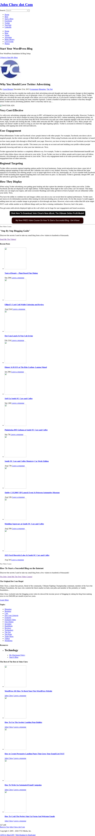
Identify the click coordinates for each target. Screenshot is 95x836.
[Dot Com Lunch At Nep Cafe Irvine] (15, 331)
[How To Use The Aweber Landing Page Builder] (15, 718)
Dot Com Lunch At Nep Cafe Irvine (19, 336)
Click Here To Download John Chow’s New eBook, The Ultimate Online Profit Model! (47, 213)
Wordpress (8, 641)
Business (8, 611)
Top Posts (8, 634)
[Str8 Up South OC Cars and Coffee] (15, 394)
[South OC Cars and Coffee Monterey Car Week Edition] (15, 457)
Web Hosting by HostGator (26, 835)
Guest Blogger (8, 89)
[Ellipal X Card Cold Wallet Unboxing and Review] (15, 300)
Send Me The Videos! (8, 239)
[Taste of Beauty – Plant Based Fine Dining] (15, 269)
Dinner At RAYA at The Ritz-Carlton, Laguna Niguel (26, 367)
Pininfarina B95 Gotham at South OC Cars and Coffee (26, 430)
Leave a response (18, 278)
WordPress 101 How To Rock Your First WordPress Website (28, 691)
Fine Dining (9, 622)
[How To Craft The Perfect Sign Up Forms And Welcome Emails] (15, 812)
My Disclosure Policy (17, 655)
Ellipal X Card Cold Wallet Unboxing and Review (24, 305)
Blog (6, 17)
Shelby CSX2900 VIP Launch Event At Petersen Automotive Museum (32, 493)
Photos (7, 44)
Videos (7, 638)
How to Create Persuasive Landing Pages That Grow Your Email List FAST (34, 754)
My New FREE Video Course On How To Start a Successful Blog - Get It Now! (47, 220)
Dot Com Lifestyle (11, 615)
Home (7, 15)
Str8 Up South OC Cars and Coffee (19, 399)
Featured (8, 618)
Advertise (8, 37)
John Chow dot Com (16, 4)
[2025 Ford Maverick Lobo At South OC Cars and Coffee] (15, 551)
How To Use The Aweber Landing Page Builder (23, 722)
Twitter (7, 23)
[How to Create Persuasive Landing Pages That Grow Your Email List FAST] (15, 749)
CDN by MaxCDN (7, 835)
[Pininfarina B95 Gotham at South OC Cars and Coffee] (15, 425)
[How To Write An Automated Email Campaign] (15, 780)
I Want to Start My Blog (9, 57)
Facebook (8, 21)
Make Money (9, 39)
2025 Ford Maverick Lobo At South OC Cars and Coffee (27, 555)
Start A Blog (13, 657)
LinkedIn (8, 27)
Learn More (4, 600)
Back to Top (4, 827)
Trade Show (9, 636)
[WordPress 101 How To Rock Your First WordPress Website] (15, 687)
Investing (8, 624)
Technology (9, 630)
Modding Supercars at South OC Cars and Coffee (24, 524)
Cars (6, 613)
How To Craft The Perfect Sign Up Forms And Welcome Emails (30, 816)
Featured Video (10, 620)
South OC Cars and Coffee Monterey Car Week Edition (27, 461)
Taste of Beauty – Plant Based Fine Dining (21, 273)
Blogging (42, 89)
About (7, 35)
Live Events (9, 42)
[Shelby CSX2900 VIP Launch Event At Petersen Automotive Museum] (15, 488)
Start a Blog (9, 19)
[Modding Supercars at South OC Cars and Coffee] (15, 519)
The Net (50, 89)
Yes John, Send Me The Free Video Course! (16, 577)
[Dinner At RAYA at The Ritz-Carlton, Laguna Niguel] (15, 363)
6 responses (34, 89)
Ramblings (9, 626)
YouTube (8, 25)
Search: (2, 10)
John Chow (9, 696)
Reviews (8, 628)
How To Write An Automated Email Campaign (23, 785)
